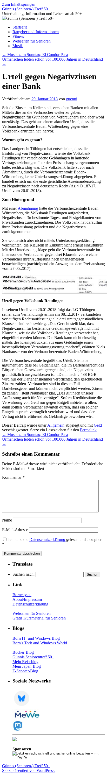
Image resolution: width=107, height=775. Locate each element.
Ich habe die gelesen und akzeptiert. (53, 541)
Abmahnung (28, 208)
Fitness (18, 36)
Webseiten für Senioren (31, 41)
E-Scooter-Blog (25, 671)
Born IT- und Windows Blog (36, 638)
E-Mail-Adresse (15, 529)
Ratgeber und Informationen (35, 32)
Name (7, 520)
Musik (17, 46)
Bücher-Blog (23, 652)
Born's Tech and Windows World (39, 643)
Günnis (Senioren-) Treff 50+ (26, 9)
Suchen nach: (23, 574)
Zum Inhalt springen (18, 4)
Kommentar (13, 477)
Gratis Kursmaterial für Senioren (39, 618)
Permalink (88, 430)
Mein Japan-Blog (26, 666)
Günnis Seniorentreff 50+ (33, 657)
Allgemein (55, 425)
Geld (98, 425)
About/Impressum (27, 599)
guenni (71, 99)
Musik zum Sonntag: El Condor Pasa (35, 54)
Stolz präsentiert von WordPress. (28, 770)
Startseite (19, 27)
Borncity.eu (21, 595)
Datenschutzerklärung (47, 539)
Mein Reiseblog (25, 661)
